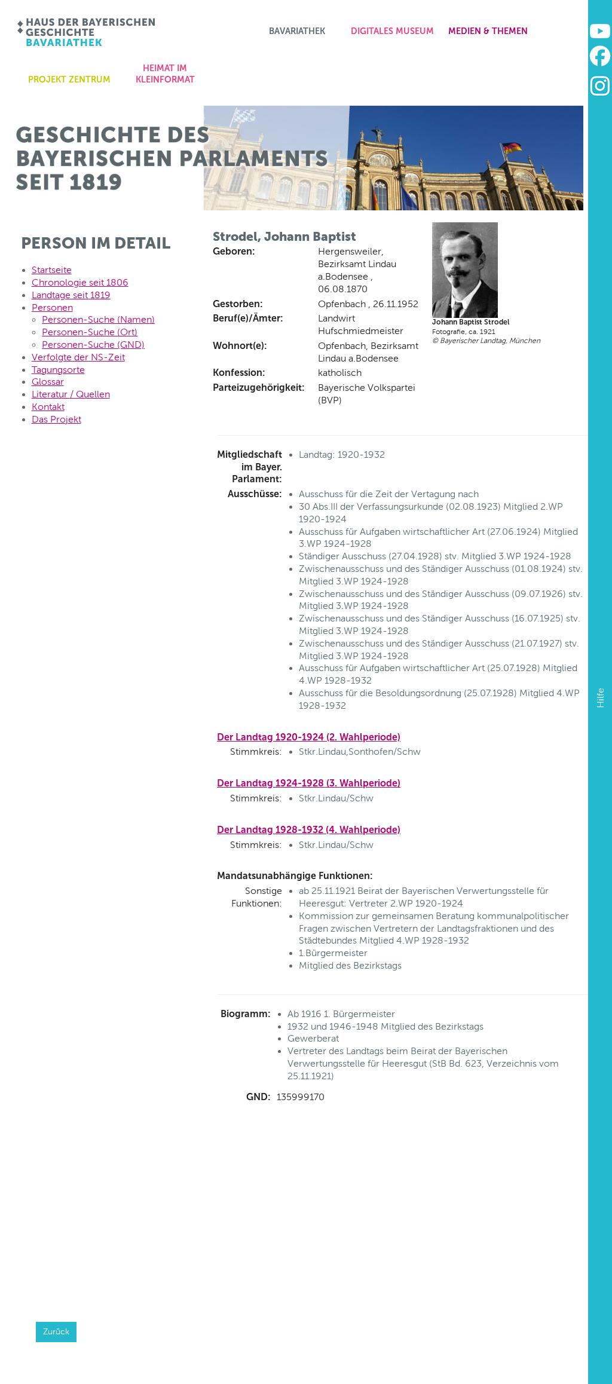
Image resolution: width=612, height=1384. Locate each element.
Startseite (52, 270)
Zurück (56, 1331)
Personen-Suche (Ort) (89, 332)
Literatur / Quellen (71, 394)
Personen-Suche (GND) (93, 344)
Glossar (48, 381)
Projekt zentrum (69, 79)
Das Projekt (56, 419)
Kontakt (48, 407)
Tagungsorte (58, 370)
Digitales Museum (392, 31)
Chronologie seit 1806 (80, 282)
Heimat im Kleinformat (165, 74)
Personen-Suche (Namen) (98, 319)
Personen (52, 307)
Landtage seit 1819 (71, 295)
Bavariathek (297, 31)
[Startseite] (87, 32)
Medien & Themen (488, 31)
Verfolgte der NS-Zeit (78, 357)
